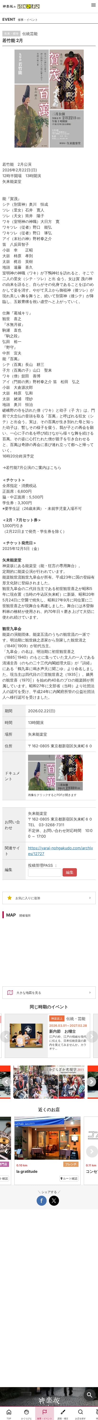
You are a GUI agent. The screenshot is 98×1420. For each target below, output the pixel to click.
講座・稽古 (63, 1418)
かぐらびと (26, 1418)
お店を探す (80, 1418)
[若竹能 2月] (49, 99)
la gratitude (27, 1171)
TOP (9, 1418)
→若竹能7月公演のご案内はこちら (31, 467)
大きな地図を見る (28, 993)
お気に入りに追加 (27, 898)
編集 (70, 872)
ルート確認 (70, 1178)
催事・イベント (44, 1418)
